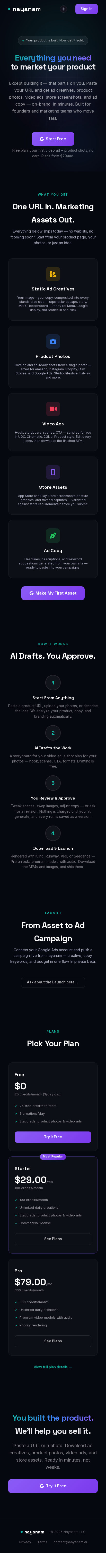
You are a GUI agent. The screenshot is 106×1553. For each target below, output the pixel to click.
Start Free (56, 138)
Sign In (87, 9)
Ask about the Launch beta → (53, 982)
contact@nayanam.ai (70, 1542)
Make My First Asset (56, 593)
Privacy (25, 1542)
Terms (42, 1542)
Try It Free (53, 1137)
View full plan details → (53, 1367)
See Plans (53, 1239)
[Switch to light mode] (63, 9)
